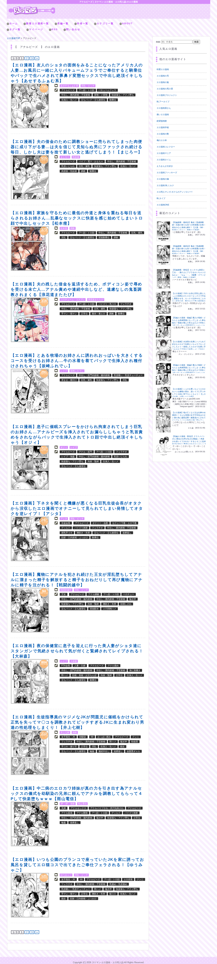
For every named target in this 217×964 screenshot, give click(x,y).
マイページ (36, 29)
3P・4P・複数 (68, 803)
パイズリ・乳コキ (107, 304)
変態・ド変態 (100, 95)
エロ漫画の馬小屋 (165, 89)
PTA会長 (65, 665)
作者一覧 (82, 23)
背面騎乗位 (104, 237)
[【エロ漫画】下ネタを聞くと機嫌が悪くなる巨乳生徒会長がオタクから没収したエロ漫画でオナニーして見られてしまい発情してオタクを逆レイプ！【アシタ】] (30, 539)
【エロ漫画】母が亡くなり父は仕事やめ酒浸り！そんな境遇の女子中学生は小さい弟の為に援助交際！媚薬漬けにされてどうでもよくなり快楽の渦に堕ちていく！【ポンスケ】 (189, 417)
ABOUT (127, 23)
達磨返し (127, 532)
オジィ (64, 447)
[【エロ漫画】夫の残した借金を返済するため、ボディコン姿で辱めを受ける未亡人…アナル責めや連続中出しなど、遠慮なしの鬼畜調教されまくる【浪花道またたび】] (30, 319)
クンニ (135, 737)
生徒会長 (65, 523)
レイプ (64, 371)
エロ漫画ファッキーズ (167, 172)
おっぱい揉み (104, 737)
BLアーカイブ (163, 101)
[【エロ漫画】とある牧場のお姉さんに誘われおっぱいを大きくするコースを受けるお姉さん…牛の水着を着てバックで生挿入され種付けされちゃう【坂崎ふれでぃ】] (30, 391)
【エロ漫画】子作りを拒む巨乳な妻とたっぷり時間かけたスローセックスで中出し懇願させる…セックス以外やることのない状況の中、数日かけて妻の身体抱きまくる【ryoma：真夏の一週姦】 (189, 298)
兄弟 (63, 808)
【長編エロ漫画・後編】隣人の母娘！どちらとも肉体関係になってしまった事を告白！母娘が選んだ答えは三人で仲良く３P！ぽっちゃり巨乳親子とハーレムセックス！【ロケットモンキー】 (189, 323)
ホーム (13, 23)
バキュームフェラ (107, 90)
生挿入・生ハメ (69, 100)
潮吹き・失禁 (83, 532)
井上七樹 (65, 732)
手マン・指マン (69, 313)
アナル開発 (82, 813)
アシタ (64, 518)
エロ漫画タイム (164, 159)
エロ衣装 (128, 879)
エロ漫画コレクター (166, 147)
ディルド (65, 528)
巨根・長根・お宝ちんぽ (84, 675)
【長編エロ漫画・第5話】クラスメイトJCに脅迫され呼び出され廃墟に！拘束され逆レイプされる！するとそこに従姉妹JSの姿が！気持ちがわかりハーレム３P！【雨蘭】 (189, 441)
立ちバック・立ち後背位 (93, 100)
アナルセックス (78, 808)
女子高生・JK (68, 737)
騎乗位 (113, 100)
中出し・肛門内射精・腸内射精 (94, 375)
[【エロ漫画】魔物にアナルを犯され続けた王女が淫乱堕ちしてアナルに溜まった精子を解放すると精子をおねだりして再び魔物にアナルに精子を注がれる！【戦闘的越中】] (30, 610)
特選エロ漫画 (163, 69)
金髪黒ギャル (133, 751)
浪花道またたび (95, 299)
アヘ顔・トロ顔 (86, 90)
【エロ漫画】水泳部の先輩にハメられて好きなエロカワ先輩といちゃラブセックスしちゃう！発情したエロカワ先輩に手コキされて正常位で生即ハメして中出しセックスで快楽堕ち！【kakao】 (189, 347)
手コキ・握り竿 (69, 746)
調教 (83, 171)
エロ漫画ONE (163, 205)
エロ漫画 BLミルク (165, 185)
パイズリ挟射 (81, 528)
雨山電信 (82, 803)
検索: (158, 42)
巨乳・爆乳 (84, 166)
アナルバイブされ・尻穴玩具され (106, 808)
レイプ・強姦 (68, 456)
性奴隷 (76, 157)
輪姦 (92, 751)
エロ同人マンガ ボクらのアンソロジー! (174, 192)
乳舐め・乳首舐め (118, 884)
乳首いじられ (68, 166)
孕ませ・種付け (69, 380)
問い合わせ (73, 29)
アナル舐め (113, 665)
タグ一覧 (15, 29)
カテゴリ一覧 (105, 23)
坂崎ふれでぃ (77, 371)
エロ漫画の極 (163, 179)
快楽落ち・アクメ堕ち (123, 95)
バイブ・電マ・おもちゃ (91, 161)
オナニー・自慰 (100, 523)
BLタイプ (161, 198)
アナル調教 (93, 594)
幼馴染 (82, 737)
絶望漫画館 (162, 121)
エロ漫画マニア (164, 153)
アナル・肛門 (85, 452)
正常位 (84, 313)
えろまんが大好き (165, 166)
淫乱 (63, 237)
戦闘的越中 (66, 590)
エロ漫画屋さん (164, 108)
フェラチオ (125, 304)
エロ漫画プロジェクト (167, 95)
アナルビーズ (68, 90)
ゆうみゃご (66, 875)
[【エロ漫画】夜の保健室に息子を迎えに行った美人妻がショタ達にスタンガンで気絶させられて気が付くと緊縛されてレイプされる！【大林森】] (30, 681)
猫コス (112, 894)
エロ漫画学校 (163, 127)
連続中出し (104, 751)
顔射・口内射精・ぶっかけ (74, 537)
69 (92, 737)
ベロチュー (128, 594)
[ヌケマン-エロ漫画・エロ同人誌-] (31, 7)
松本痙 (64, 228)
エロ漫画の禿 (163, 76)
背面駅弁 (94, 608)
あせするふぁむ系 (69, 86)
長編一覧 (63, 23)
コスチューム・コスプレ (73, 299)
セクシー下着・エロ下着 (124, 523)
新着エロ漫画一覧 (37, 23)
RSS (55, 29)
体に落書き (134, 670)
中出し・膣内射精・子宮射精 (75, 95)
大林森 (73, 661)
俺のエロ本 (162, 140)
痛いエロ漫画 (163, 114)
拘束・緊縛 (93, 461)
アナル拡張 (66, 813)
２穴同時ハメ (109, 608)
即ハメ (64, 675)
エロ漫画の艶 (163, 134)
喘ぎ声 (132, 599)
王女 (63, 594)
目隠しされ (125, 604)
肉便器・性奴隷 (69, 171)
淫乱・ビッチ (88, 86)
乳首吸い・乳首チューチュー (128, 375)
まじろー (65, 157)
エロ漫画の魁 (163, 82)
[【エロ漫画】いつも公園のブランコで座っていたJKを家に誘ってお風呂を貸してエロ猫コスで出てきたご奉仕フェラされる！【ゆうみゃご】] (30, 895)
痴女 (122, 746)
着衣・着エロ (98, 313)
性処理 (134, 741)
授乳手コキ (66, 532)
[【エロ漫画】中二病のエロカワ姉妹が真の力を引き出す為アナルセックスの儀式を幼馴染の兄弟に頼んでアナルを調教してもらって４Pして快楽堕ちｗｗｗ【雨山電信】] (30, 824)
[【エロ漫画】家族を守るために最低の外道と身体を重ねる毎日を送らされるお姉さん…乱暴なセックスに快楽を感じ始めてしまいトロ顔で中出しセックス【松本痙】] (30, 248)
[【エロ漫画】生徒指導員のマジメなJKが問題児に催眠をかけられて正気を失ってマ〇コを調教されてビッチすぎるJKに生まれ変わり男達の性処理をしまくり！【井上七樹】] (30, 752)
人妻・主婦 (79, 665)
